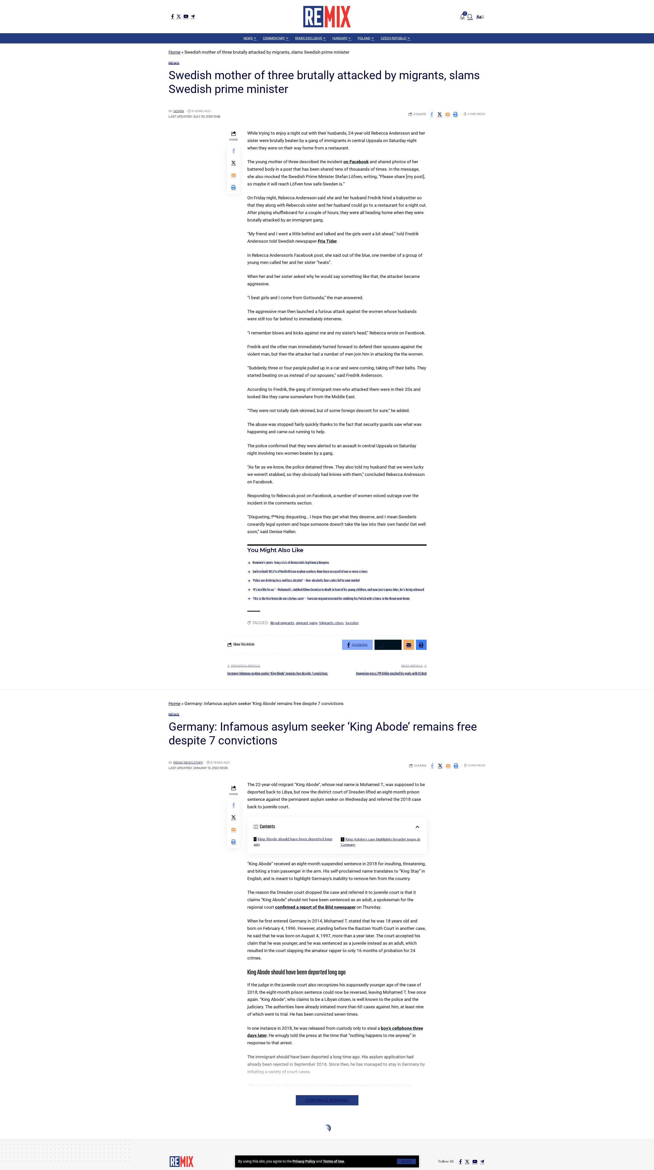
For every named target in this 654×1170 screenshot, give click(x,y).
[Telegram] (193, 16)
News (174, 63)
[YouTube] (186, 16)
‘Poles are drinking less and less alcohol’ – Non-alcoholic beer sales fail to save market (306, 581)
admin (178, 111)
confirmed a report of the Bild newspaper (315, 907)
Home (174, 52)
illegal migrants (282, 623)
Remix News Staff (188, 762)
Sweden (351, 623)
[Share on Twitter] (439, 114)
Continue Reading (327, 1100)
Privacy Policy (304, 1161)
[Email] (447, 114)
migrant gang (306, 623)
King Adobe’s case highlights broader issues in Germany (380, 842)
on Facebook (356, 161)
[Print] (455, 114)
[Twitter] (178, 16)
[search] (470, 16)
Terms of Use (333, 1161)
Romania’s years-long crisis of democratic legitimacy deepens (291, 563)
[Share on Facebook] (431, 114)
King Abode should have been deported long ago (293, 842)
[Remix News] (327, 16)
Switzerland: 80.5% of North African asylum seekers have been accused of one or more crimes (310, 572)
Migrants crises (331, 623)
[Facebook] (172, 16)
